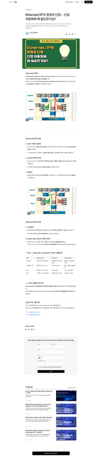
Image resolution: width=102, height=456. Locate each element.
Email (39, 349)
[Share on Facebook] (66, 34)
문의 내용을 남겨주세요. (42, 360)
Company (53, 344)
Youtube (77, 2)
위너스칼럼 (28, 9)
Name (39, 344)
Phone (39, 355)
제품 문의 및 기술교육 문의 (51, 453)
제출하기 (51, 371)
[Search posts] (82, 2)
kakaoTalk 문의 (69, 2)
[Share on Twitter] (69, 34)
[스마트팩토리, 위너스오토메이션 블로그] (10, 2)
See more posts (71, 387)
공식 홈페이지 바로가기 (34, 312)
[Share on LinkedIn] (72, 34)
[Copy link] (75, 34)
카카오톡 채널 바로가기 (33, 315)
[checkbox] (38, 367)
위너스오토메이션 (33, 32)
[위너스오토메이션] (27, 33)
